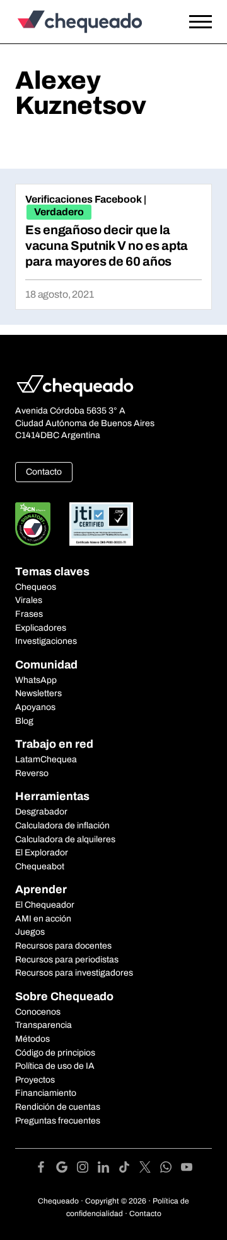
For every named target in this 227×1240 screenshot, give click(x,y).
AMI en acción (43, 918)
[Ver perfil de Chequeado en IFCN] (32, 524)
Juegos (30, 932)
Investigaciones (46, 641)
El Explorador (41, 852)
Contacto (44, 471)
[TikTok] (129, 1169)
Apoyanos (35, 707)
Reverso (32, 773)
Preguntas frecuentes (57, 1120)
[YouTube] (186, 1169)
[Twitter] (149, 1169)
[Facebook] (45, 1169)
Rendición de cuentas (57, 1107)
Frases (29, 614)
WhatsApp (36, 680)
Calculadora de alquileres (65, 839)
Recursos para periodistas (67, 959)
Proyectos (35, 1080)
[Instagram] (87, 1169)
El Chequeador (44, 905)
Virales (28, 600)
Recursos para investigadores (74, 973)
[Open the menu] (200, 22)
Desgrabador (41, 811)
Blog (24, 721)
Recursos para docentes (63, 945)
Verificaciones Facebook (83, 199)
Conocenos (38, 1012)
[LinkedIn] (108, 1169)
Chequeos (35, 587)
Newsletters (38, 693)
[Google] (66, 1169)
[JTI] (101, 524)
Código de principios (55, 1052)
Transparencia (43, 1025)
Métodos (32, 1039)
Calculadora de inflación (62, 825)
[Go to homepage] (86, 21)
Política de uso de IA (55, 1066)
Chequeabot (39, 866)
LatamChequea (46, 759)
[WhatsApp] (170, 1169)
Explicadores (40, 628)
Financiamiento (45, 1093)
